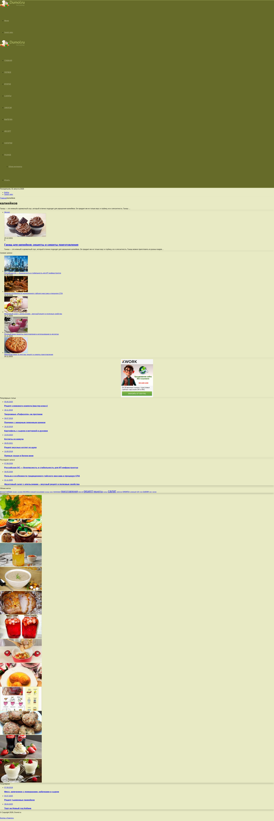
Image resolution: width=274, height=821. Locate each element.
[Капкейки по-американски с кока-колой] (21, 758)
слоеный (133, 492)
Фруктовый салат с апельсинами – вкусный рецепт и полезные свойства (33, 314)
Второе (7, 84)
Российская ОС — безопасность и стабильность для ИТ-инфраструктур (32, 273)
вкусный (3, 492)
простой (80, 492)
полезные (56, 492)
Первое (7, 72)
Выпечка (8, 119)
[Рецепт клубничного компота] (21, 638)
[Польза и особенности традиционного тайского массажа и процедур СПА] (16, 291)
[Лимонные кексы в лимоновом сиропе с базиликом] (21, 686)
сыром (146, 492)
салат (112, 491)
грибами (9, 492)
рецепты (98, 491)
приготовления (69, 491)
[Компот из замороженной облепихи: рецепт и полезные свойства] (21, 566)
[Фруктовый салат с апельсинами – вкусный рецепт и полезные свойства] (16, 312)
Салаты (7, 96)
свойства (119, 491)
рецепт (88, 491)
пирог (51, 491)
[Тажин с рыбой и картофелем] (21, 662)
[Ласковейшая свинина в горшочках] (21, 542)
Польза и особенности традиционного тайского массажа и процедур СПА (33, 293)
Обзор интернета (15, 166)
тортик (154, 492)
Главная (3, 198)
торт (150, 491)
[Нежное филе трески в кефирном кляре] (21, 518)
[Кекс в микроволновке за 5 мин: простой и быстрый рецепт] (21, 710)
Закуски (8, 108)
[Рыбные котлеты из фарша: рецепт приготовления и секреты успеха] (21, 734)
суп (138, 492)
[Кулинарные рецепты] (12, 7)
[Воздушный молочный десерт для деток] (21, 782)
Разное (7, 155)
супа (141, 492)
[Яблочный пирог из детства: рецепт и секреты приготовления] (16, 352)
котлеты (26, 492)
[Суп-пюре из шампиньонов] (21, 590)
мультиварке (40, 492)
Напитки (8, 143)
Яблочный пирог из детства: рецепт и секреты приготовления (28, 354)
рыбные (105, 491)
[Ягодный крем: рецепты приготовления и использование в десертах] (16, 332)
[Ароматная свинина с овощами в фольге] (21, 614)
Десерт (7, 131)
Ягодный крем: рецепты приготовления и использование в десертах (31, 334)
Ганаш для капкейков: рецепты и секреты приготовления (41, 244)
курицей (33, 492)
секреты (126, 491)
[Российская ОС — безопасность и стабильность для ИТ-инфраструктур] (16, 271)
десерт (15, 492)
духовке (20, 492)
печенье (47, 491)
